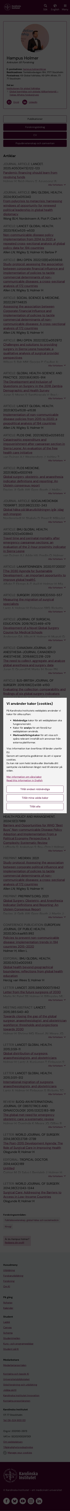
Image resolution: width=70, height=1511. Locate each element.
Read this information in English (25, 780)
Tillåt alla (35, 806)
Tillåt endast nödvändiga (35, 789)
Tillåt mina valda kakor (35, 798)
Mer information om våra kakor (24, 776)
